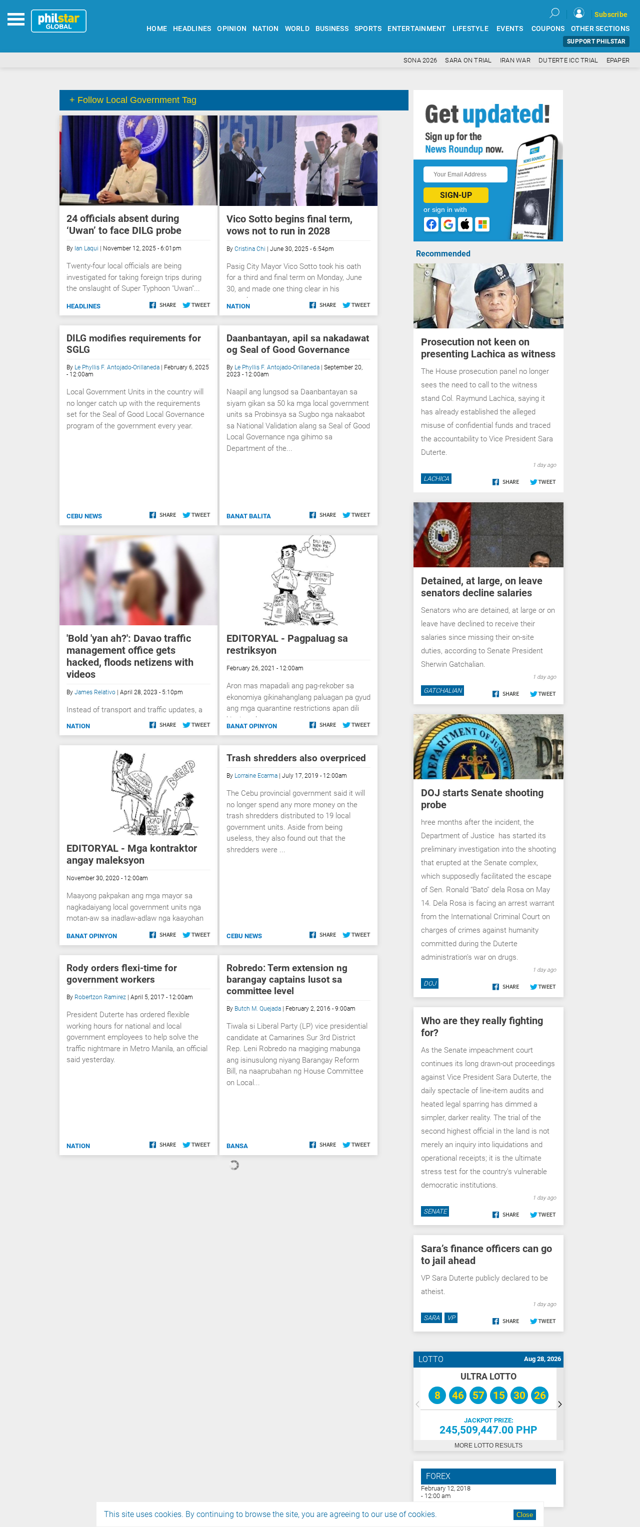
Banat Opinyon (251, 726)
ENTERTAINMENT (417, 28)
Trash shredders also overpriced (296, 758)
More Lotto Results (488, 1445)
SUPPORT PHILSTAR (596, 41)
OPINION (231, 28)
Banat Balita (248, 516)
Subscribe (611, 14)
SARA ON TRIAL (468, 60)
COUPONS (548, 28)
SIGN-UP (456, 195)
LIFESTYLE (470, 28)
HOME (156, 28)
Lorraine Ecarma (256, 775)
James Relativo (95, 692)
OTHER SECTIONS (600, 28)
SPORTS (368, 28)
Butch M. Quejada (257, 1008)
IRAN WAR (515, 60)
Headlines (83, 306)
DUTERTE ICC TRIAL (568, 60)
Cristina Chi (250, 248)
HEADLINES (192, 28)
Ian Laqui (86, 248)
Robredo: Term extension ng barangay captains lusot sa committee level (287, 979)
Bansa (237, 1146)
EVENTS (510, 28)
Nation (238, 306)
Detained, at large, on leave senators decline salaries (481, 587)
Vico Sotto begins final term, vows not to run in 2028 (289, 225)
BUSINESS (332, 28)
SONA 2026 (420, 60)
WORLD (297, 28)
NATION (265, 28)
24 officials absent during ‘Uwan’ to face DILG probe (124, 224)
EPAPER (618, 60)
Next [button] (560, 1404)
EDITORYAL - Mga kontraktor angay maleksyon (131, 854)
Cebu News (84, 516)
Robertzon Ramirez (100, 997)
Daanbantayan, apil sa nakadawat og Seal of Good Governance (297, 343)
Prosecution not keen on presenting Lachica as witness (488, 348)
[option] (489, 1404)
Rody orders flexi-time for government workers (121, 973)
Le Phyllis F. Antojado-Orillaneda (117, 367)
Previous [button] (417, 1404)
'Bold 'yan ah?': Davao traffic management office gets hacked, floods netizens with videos (130, 656)
